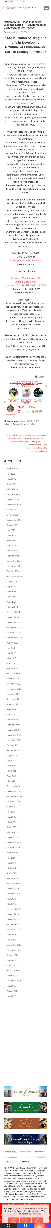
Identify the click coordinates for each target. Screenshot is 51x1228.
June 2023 (11, 653)
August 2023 (12, 642)
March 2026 (12, 489)
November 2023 (14, 627)
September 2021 (14, 750)
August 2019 (12, 852)
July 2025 (11, 530)
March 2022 (12, 719)
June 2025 (11, 535)
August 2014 (12, 991)
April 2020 (11, 827)
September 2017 (14, 929)
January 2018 (13, 914)
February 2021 (13, 786)
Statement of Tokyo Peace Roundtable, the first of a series (37, 447)
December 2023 (14, 622)
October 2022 (13, 694)
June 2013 (11, 996)
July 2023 (11, 648)
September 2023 (14, 637)
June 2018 (11, 898)
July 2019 (11, 857)
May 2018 (11, 904)
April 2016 (11, 965)
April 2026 (11, 484)
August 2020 (12, 806)
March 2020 (12, 832)
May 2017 (11, 939)
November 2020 (14, 796)
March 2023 (12, 668)
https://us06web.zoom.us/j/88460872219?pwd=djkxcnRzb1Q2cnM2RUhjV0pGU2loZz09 (25, 282)
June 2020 (11, 817)
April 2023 (11, 663)
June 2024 (11, 591)
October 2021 (13, 745)
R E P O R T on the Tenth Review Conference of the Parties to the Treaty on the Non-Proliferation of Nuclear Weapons (25, 438)
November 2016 (14, 950)
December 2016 (14, 945)
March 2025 (12, 550)
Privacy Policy (13, 1220)
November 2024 (14, 566)
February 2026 (13, 494)
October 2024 (13, 571)
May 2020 (11, 822)
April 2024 (11, 601)
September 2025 (14, 520)
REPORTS (30, 421)
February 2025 (13, 555)
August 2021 (12, 755)
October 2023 (13, 632)
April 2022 (11, 714)
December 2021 (14, 735)
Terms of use (25, 1220)
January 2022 (13, 729)
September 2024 (14, 576)
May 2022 (11, 709)
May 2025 (11, 540)
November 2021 (14, 740)
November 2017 (14, 924)
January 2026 (13, 499)
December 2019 (14, 842)
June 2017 (11, 934)
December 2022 (14, 683)
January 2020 (13, 837)
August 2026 (12, 468)
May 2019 (11, 868)
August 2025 (12, 525)
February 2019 (13, 883)
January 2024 (13, 617)
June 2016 (11, 960)
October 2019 (13, 847)
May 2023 (11, 658)
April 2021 (11, 776)
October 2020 (13, 801)
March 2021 (12, 781)
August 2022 (12, 704)
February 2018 (13, 909)
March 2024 (12, 607)
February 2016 (13, 970)
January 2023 (13, 678)
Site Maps (37, 1220)
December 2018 (14, 893)
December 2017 (14, 919)
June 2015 (11, 985)
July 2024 (11, 586)
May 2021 (11, 770)
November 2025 (14, 509)
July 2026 (11, 473)
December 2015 (14, 980)
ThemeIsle (36, 1213)
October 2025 (13, 514)
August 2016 (12, 955)
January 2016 (13, 975)
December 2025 (14, 504)
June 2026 (11, 479)
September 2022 (14, 699)
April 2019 (11, 873)
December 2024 (14, 561)
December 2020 (14, 791)
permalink (30, 424)
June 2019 (11, 863)
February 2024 (13, 612)
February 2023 (13, 673)
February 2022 (13, 724)
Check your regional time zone (25, 260)
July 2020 (11, 811)
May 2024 (11, 596)
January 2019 (13, 888)
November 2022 (14, 689)
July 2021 (11, 760)
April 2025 (11, 545)
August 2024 (12, 581)
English (10, 1)
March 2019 (12, 878)
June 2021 (11, 765)
